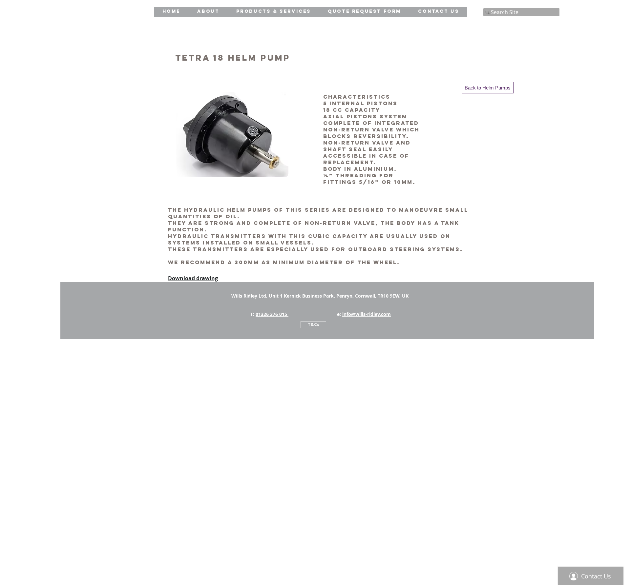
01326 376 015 (272, 314)
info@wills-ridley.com (366, 314)
